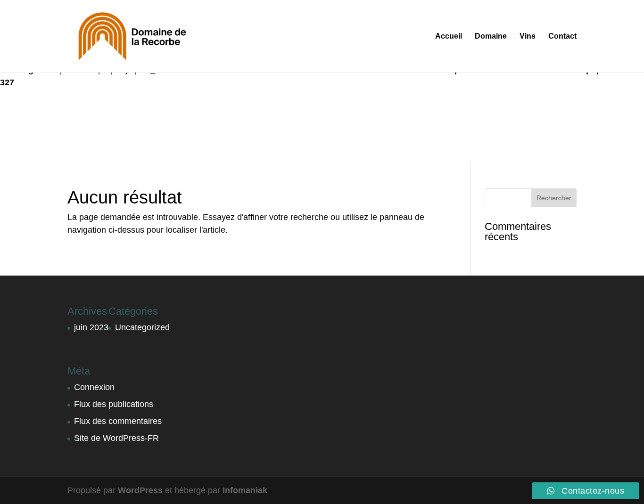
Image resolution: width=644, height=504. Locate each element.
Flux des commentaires (118, 421)
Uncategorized (142, 327)
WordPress (140, 490)
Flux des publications (113, 404)
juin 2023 (91, 327)
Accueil (448, 36)
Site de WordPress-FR (116, 438)
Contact (562, 36)
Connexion (94, 387)
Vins (528, 36)
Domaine (491, 36)
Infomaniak (245, 490)
